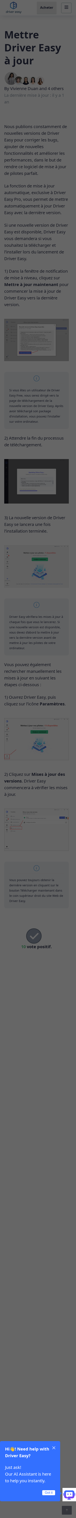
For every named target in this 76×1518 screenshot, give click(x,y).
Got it (49, 1492)
